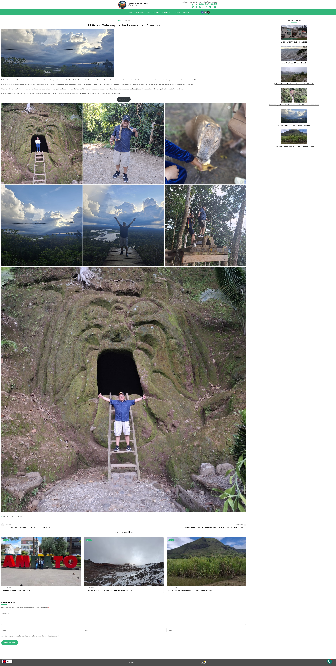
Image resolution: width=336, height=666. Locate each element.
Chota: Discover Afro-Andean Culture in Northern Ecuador (190, 590)
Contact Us (166, 12)
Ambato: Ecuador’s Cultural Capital (16, 590)
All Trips (156, 12)
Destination (140, 12)
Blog (148, 12)
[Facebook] (202, 12)
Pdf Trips (177, 12)
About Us (186, 12)
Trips (118, 21)
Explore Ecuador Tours (137, 3)
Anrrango (5, 516)
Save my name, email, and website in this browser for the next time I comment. (32, 636)
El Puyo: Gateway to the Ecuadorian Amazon (294, 126)
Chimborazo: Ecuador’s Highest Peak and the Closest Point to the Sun (111, 590)
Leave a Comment (17, 516)
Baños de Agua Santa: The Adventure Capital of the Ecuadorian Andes (294, 105)
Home (130, 12)
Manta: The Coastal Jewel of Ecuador (294, 63)
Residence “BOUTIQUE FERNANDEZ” (294, 42)
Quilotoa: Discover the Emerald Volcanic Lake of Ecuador (294, 84)
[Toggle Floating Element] (329, 661)
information (123, 99)
